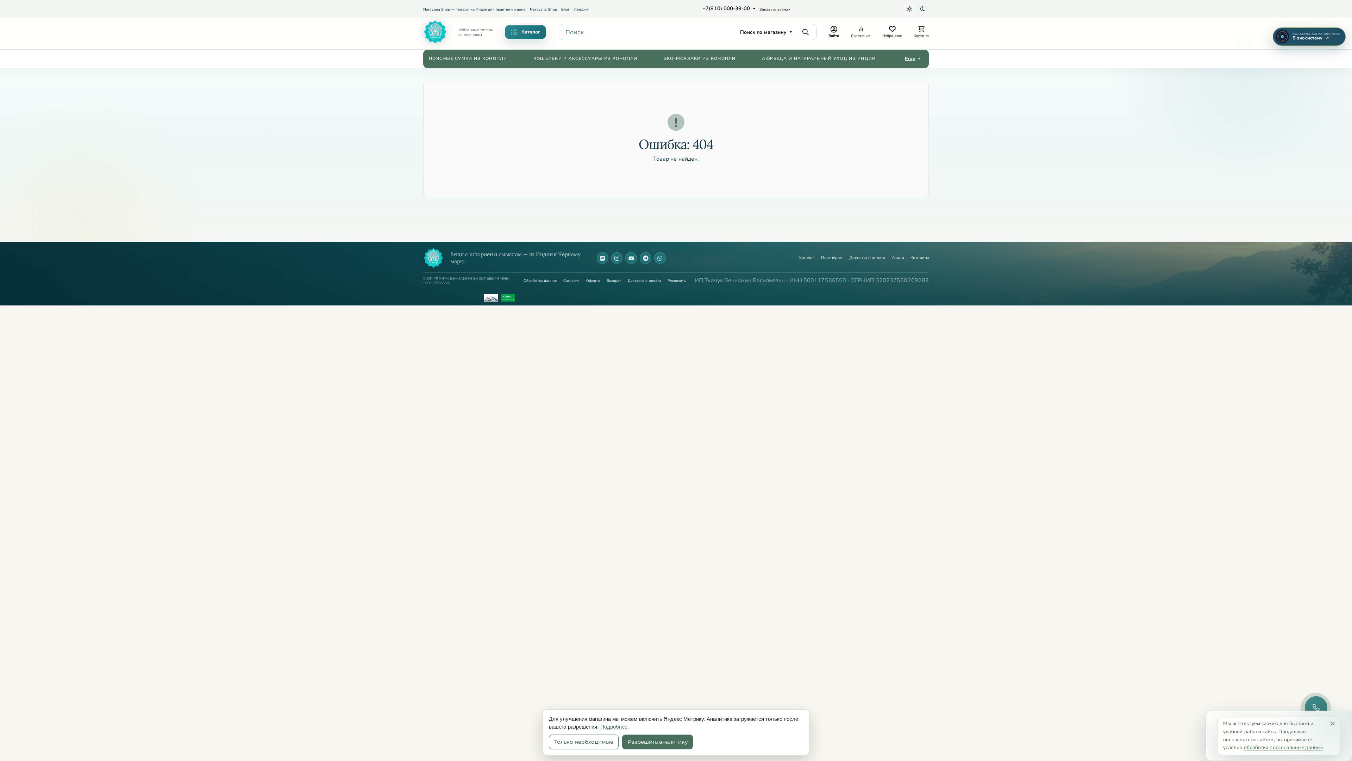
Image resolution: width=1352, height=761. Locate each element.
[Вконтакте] (602, 258)
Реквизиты (677, 281)
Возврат (614, 281)
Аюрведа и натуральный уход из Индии (819, 58)
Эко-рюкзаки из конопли (700, 58)
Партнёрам (832, 257)
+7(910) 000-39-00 (726, 8)
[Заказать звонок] (1316, 707)
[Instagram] (617, 258)
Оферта (593, 281)
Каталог (807, 257)
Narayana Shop (543, 9)
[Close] (1332, 723)
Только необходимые (583, 741)
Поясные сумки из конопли (468, 58)
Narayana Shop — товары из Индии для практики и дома (474, 9)
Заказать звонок (774, 9)
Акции (898, 257)
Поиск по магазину (763, 32)
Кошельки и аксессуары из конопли (585, 58)
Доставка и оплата (867, 257)
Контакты (919, 257)
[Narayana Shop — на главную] (433, 258)
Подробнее (614, 727)
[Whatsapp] (660, 258)
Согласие (571, 281)
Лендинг (581, 9)
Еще (910, 58)
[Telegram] (645, 258)
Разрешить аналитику (657, 741)
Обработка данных (540, 281)
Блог (565, 9)
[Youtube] (631, 258)
